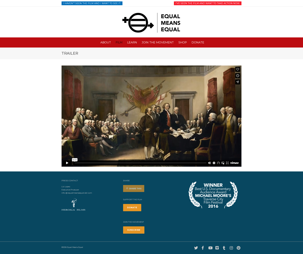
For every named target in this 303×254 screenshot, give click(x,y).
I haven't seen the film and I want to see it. (92, 3)
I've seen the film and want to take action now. (207, 3)
